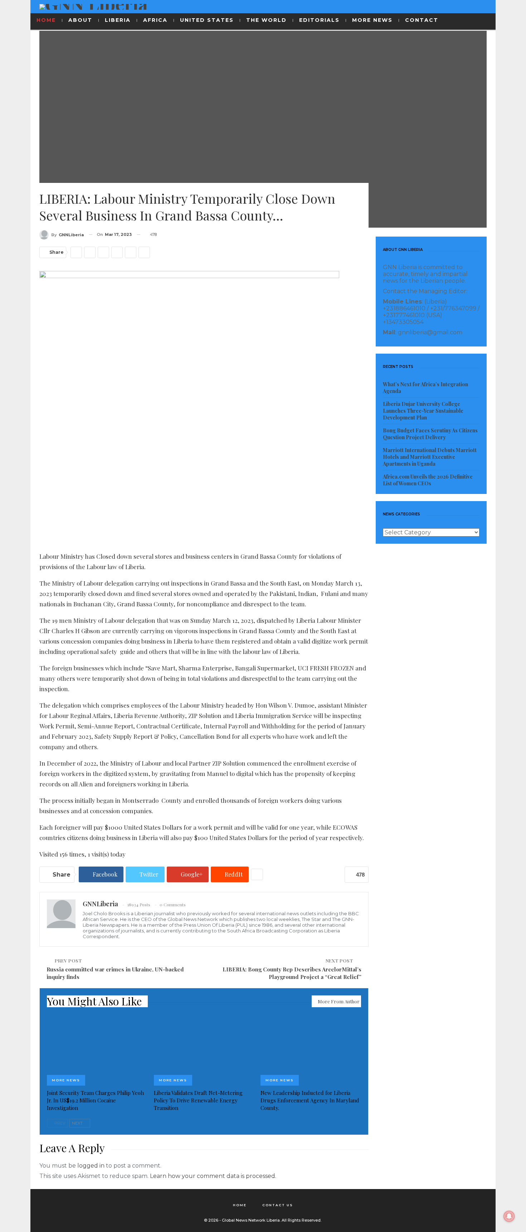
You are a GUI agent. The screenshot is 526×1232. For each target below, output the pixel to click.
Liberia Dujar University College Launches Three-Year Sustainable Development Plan (423, 411)
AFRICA (155, 20)
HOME (46, 20)
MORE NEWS (372, 20)
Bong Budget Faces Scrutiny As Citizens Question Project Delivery (430, 434)
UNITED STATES (207, 20)
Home (240, 1205)
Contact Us (277, 1205)
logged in (90, 1165)
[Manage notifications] (509, 1216)
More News (66, 1080)
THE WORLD (266, 20)
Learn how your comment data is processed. (213, 1176)
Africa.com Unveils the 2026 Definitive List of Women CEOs (428, 480)
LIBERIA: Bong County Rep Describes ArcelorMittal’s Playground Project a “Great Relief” (292, 973)
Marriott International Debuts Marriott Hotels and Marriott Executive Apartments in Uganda (430, 457)
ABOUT (80, 20)
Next (78, 1123)
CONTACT (421, 20)
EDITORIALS (319, 20)
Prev (59, 1123)
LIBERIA (118, 20)
